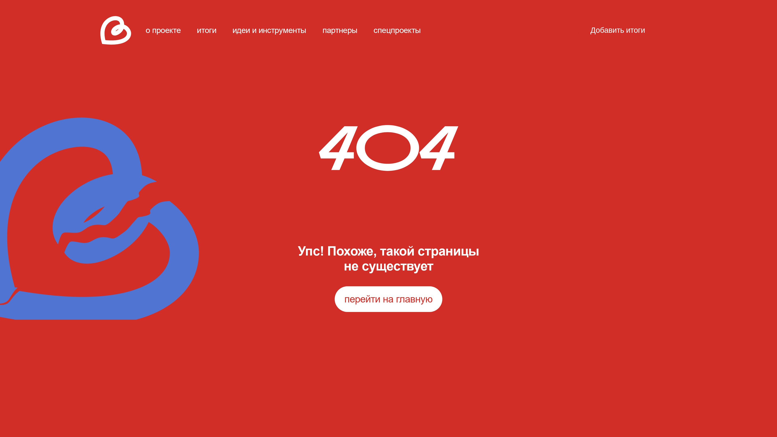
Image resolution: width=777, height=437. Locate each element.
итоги (206, 30)
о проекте (163, 30)
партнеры (340, 30)
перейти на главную (388, 299)
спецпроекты (397, 30)
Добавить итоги (617, 30)
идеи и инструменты (269, 30)
